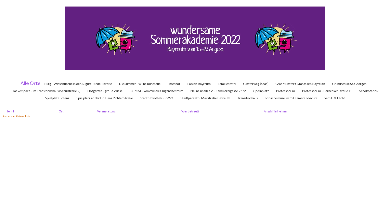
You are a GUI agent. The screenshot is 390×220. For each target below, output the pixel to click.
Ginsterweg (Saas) (255, 84)
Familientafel (227, 84)
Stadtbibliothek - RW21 (156, 98)
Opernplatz (261, 91)
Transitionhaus (247, 98)
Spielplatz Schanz (57, 98)
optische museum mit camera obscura (291, 98)
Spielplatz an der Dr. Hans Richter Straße (105, 98)
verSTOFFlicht (334, 98)
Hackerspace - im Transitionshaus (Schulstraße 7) (46, 91)
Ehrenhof (174, 84)
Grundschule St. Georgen (349, 84)
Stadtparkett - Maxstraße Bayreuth (205, 98)
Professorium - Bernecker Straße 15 (327, 91)
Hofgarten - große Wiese (104, 91)
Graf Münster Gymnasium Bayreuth (300, 84)
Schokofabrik (368, 91)
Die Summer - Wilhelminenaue (139, 84)
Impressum (9, 116)
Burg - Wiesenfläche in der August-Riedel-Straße (78, 84)
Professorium (285, 91)
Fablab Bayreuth (199, 84)
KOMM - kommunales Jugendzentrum (156, 91)
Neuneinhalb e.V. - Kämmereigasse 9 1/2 (218, 91)
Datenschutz (23, 116)
